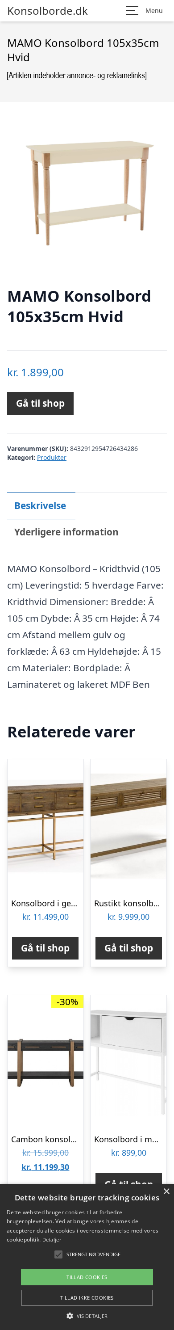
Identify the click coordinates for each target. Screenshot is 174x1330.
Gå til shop (40, 403)
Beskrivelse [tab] (40, 505)
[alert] (87, 1257)
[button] (87, 1315)
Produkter (51, 457)
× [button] (166, 1191)
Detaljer (51, 1239)
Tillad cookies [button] (87, 1277)
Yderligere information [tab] (66, 532)
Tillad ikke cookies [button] (87, 1297)
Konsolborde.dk (47, 11)
